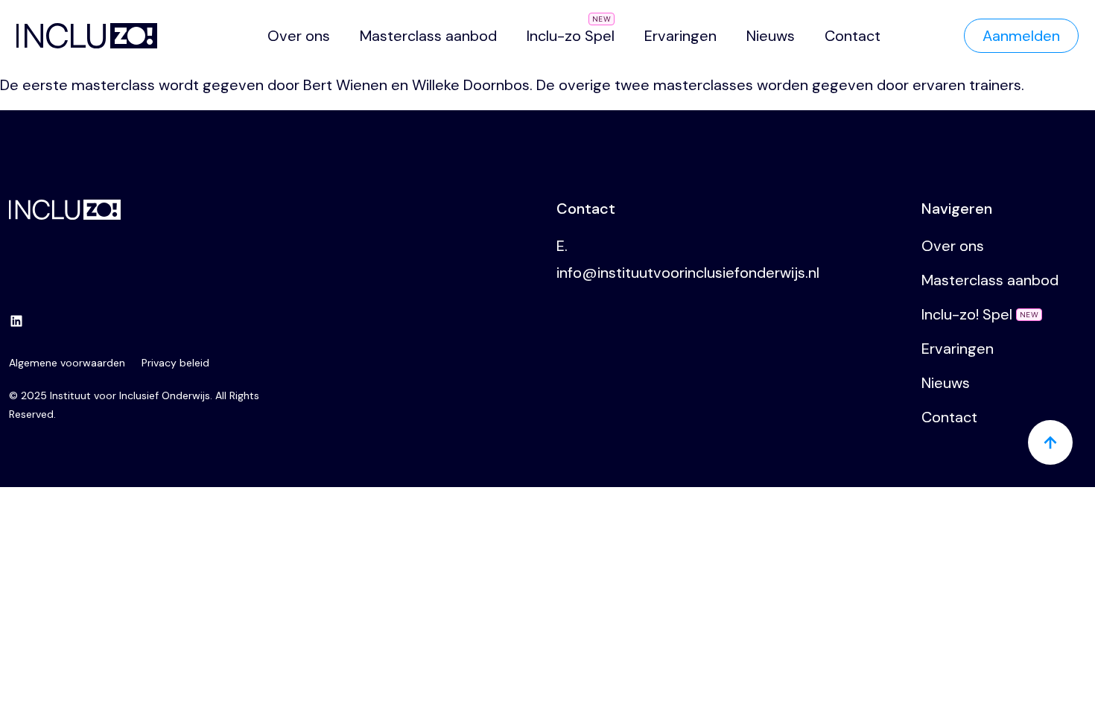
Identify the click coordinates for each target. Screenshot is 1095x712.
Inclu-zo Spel (571, 35)
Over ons (298, 35)
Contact (852, 35)
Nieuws (770, 35)
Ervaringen (680, 35)
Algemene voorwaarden (67, 362)
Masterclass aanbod (428, 35)
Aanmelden (1021, 35)
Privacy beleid (175, 362)
